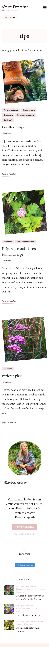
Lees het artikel (9, 173)
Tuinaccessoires (29, 110)
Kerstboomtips (13, 127)
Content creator (24, 527)
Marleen (7, 133)
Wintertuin (7, 120)
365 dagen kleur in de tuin (26, 586)
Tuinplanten (8, 115)
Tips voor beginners (11, 110)
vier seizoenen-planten (28, 615)
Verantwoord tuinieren (25, 115)
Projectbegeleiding (24, 534)
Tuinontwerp (30, 589)
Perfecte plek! (12, 376)
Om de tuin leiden (15, 6)
